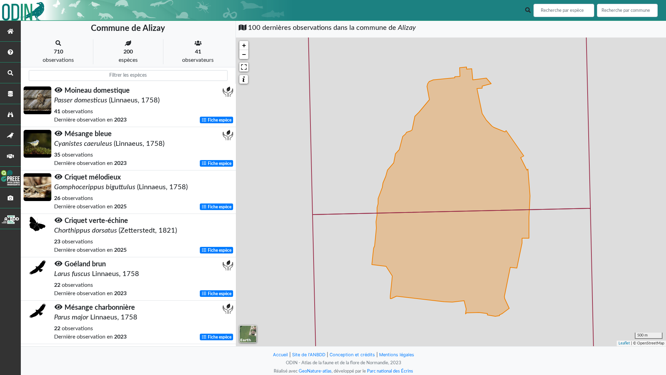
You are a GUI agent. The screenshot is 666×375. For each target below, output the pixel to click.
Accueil (280, 354)
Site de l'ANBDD (308, 354)
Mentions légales (396, 354)
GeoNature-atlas (315, 371)
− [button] (244, 54)
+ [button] (244, 45)
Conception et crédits (352, 354)
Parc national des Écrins (390, 371)
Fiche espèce (219, 120)
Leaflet (624, 343)
